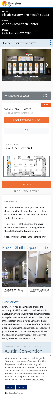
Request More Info (26, 120)
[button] (14, 393)
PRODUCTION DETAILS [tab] (26, 191)
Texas (27, 346)
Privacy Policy (38, 380)
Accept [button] (9, 387)
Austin (38, 346)
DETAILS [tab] (26, 184)
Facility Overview (25, 43)
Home (7, 43)
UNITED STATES (12, 346)
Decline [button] (21, 387)
